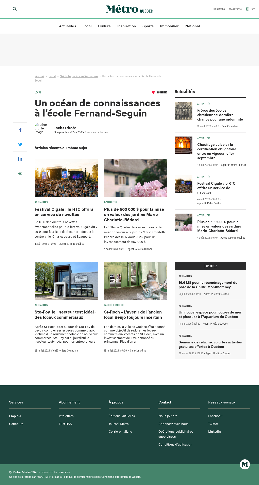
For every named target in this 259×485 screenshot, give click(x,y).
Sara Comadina (70, 350)
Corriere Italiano (120, 431)
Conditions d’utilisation (175, 444)
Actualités (67, 25)
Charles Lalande (65, 127)
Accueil (39, 76)
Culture (104, 25)
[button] (5, 9)
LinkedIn (214, 431)
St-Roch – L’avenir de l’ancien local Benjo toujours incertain (133, 314)
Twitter (213, 423)
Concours (16, 423)
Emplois (15, 415)
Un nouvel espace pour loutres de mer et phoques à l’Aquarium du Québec (210, 314)
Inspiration (126, 25)
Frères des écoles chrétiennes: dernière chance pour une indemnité (220, 115)
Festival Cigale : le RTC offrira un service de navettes (64, 211)
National (192, 25)
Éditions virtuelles (122, 415)
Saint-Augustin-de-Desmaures (79, 76)
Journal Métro (119, 423)
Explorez (210, 266)
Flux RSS (65, 423)
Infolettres (66, 415)
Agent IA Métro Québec (71, 243)
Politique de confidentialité (78, 477)
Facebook (215, 415)
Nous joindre (167, 415)
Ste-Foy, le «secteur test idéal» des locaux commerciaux (66, 314)
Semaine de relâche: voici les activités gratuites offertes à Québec (210, 344)
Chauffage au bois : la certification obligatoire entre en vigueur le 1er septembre (216, 151)
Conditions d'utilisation (114, 477)
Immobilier (169, 25)
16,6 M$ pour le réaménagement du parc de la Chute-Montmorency (208, 284)
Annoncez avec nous (173, 423)
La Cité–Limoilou (114, 304)
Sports (148, 25)
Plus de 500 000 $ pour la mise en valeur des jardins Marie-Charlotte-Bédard (134, 214)
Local (87, 25)
